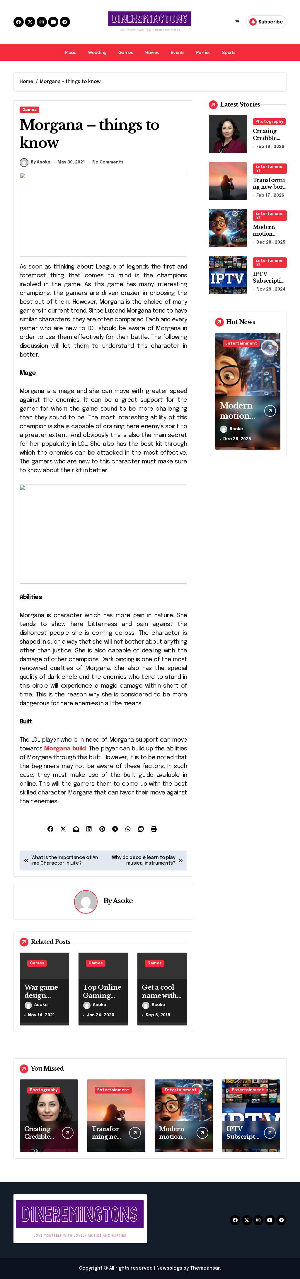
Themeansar (205, 1268)
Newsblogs (169, 1268)
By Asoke (40, 162)
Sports (228, 52)
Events (177, 52)
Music (70, 52)
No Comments (108, 162)
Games (125, 52)
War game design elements (41, 995)
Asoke (123, 901)
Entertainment (268, 169)
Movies (151, 52)
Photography (269, 122)
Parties (203, 52)
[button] (275, 390)
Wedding (97, 52)
